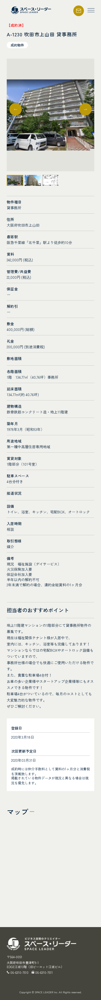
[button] (85, 109)
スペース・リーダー (31, 10)
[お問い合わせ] (78, 7)
